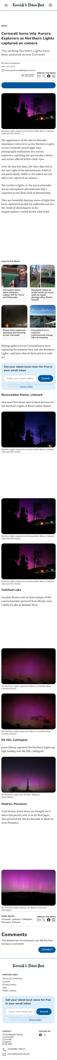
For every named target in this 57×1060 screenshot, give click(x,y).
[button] (6, 5)
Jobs (4, 987)
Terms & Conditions (12, 978)
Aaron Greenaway (12, 63)
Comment (47, 949)
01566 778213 (18, 1049)
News (4, 26)
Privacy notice (26, 386)
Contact (6, 981)
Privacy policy (9, 984)
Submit (45, 378)
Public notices (9, 990)
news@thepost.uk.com (19, 1054)
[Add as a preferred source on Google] (28, 75)
